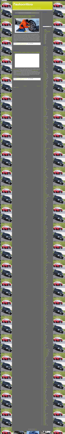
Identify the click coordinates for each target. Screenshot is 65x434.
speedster (45, 375)
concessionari (45, 133)
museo (44, 290)
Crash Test (45, 139)
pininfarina (45, 314)
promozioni (45, 323)
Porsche (44, 320)
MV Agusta (45, 291)
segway (44, 361)
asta (44, 66)
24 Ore (44, 46)
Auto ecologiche (45, 75)
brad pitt (44, 100)
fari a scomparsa (46, 168)
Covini (44, 138)
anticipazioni (45, 60)
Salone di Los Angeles (46, 351)
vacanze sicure (45, 413)
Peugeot (45, 310)
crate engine (45, 140)
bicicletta (45, 93)
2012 (44, 42)
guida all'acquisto (46, 194)
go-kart (44, 187)
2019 (44, 36)
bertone (44, 92)
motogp (44, 282)
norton (44, 296)
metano (44, 255)
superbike (45, 389)
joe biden (45, 225)
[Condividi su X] (31, 43)
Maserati (45, 250)
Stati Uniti (45, 383)
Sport (44, 377)
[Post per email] (28, 43)
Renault (44, 336)
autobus (44, 84)
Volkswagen (45, 418)
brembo (44, 101)
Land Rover (45, 234)
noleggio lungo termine (46, 295)
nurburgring (45, 297)
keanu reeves (45, 228)
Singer (44, 365)
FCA (44, 170)
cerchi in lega (45, 117)
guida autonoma (45, 195)
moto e (44, 275)
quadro (44, 329)
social (44, 370)
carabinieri (45, 113)
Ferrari (44, 171)
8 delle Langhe (45, 47)
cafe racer (45, 107)
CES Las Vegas (45, 118)
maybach (45, 251)
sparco (44, 373)
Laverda (44, 236)
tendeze (44, 396)
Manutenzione (45, 248)
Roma (44, 344)
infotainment (45, 216)
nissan (44, 294)
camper (44, 110)
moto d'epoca (45, 274)
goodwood (45, 188)
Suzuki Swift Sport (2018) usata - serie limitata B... (47, 31)
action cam (45, 51)
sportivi (44, 378)
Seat (44, 359)
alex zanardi (45, 54)
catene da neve (17, 44)
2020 (44, 35)
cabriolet (45, 105)
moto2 (44, 279)
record (44, 334)
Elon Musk (45, 162)
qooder (44, 326)
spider (44, 376)
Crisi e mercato (45, 141)
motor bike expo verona (46, 283)
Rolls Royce (45, 343)
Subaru (44, 388)
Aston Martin (45, 67)
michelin (44, 258)
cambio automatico (46, 109)
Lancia (44, 233)
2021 (44, 34)
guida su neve (21, 44)
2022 (44, 29)
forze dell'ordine (45, 177)
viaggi (44, 415)
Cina (44, 122)
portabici (45, 321)
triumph (44, 406)
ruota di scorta (45, 346)
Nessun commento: (25, 43)
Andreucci (45, 59)
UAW (44, 411)
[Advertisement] (27, 47)
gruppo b (45, 192)
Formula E (45, 176)
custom (44, 145)
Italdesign (45, 220)
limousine (45, 243)
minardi (44, 266)
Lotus (44, 244)
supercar (45, 390)
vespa (44, 414)
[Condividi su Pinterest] (32, 43)
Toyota (44, 402)
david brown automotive (46, 148)
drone (44, 155)
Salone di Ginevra (46, 350)
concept (44, 132)
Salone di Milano (45, 352)
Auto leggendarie (46, 77)
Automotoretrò (45, 86)
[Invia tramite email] (29, 43)
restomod (45, 338)
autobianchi (45, 83)
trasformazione (45, 404)
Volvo (44, 419)
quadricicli (45, 328)
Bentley (44, 90)
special (44, 374)
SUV (44, 391)
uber (44, 412)
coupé (44, 137)
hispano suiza (45, 201)
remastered (45, 335)
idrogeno (45, 209)
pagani (44, 304)
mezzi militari (45, 257)
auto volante (45, 82)
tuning (44, 407)
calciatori (45, 108)
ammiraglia (45, 58)
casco (44, 115)
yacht (44, 422)
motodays (45, 281)
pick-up (44, 312)
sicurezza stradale (19, 72)
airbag (44, 53)
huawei (44, 204)
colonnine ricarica (46, 129)
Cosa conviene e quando (35, 70)
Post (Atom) (17, 87)
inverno (24, 44)
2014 (44, 40)
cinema (44, 123)
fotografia (45, 179)
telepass (45, 395)
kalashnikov (45, 226)
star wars (45, 382)
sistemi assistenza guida (46, 366)
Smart (44, 368)
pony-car (45, 319)
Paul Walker (45, 307)
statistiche (45, 385)
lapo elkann (45, 235)
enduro (44, 165)
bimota (44, 94)
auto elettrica (45, 76)
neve (25, 44)
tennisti (44, 397)
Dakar (44, 147)
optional (44, 303)
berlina (44, 91)
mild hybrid (45, 263)
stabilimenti (45, 381)
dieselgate (45, 153)
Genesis (44, 185)
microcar (45, 259)
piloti (44, 313)
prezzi (44, 322)
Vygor (44, 420)
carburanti (45, 114)
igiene (44, 210)
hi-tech (44, 200)
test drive (45, 399)
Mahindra (45, 247)
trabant (44, 403)
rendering (45, 337)
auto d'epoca (45, 74)
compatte (45, 131)
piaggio (44, 311)
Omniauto (17, 76)
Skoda (44, 367)
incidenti (44, 212)
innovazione (45, 217)
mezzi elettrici (45, 256)
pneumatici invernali (16, 69)
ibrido (44, 208)
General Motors (45, 184)
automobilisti (45, 85)
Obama (44, 298)
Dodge (44, 154)
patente (44, 306)
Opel (44, 302)
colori (44, 130)
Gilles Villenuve (45, 186)
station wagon (45, 384)
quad (44, 327)
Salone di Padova (46, 354)
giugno (45, 30)
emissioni (45, 163)
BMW (44, 97)
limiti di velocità (45, 242)
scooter (44, 358)
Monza (44, 271)
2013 (44, 41)
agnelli (44, 52)
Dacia (44, 146)
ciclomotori (45, 121)
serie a (44, 362)
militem (44, 264)
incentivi (44, 211)
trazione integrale (46, 405)
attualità (44, 70)
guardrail (45, 193)
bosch (44, 98)
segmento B (45, 360)
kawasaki (45, 227)
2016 (44, 38)
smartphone (45, 369)
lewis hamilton (45, 239)
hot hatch (45, 203)
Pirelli (44, 315)
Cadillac (44, 106)
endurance (45, 164)
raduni (44, 330)
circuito (44, 125)
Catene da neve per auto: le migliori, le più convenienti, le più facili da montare (24, 16)
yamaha (44, 423)
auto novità (45, 78)
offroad (44, 299)
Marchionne (45, 249)
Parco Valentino (45, 305)
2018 (44, 37)
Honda (44, 202)
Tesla (44, 398)
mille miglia (45, 265)
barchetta (45, 89)
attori (44, 69)
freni (44, 180)
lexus (44, 240)
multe (44, 288)
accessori (45, 50)
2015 (44, 39)
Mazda (44, 252)
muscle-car (45, 289)
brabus (44, 99)
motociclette (45, 280)
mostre (44, 272)
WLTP (44, 421)
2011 (44, 43)
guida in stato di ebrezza (46, 196)
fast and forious (45, 169)
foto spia (45, 178)
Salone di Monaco (46, 353)
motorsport (45, 287)
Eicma (44, 161)
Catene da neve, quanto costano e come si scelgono (27, 52)
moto (44, 273)
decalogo (45, 149)
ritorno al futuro (45, 342)
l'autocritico (23, 4)
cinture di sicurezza (46, 124)
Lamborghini (45, 232)
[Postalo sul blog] (30, 43)
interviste (45, 218)
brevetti (44, 102)
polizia (44, 318)
